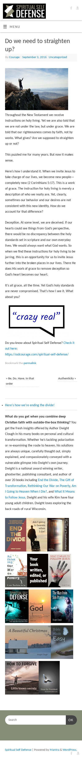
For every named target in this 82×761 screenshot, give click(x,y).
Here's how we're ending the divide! (29, 405)
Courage (14, 57)
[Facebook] (71, 9)
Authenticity (67, 378)
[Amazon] (77, 9)
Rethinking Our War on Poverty (49, 486)
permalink (30, 363)
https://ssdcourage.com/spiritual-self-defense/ (37, 354)
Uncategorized (58, 57)
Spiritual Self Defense (18, 750)
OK (69, 720)
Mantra (54, 750)
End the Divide (48, 480)
